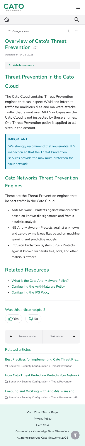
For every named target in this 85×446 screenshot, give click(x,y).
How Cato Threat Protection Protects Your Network (42, 375)
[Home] (13, 7)
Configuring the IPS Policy (30, 292)
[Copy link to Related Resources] (55, 270)
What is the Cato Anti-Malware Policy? (40, 280)
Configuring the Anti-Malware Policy (38, 286)
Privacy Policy (42, 419)
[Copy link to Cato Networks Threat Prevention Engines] (29, 186)
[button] (24, 337)
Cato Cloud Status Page (42, 412)
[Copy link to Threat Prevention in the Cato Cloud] (25, 86)
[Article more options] (76, 31)
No (36, 319)
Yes (16, 319)
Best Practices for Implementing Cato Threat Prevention (42, 359)
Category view (20, 31)
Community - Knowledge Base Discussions (42, 431)
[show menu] (78, 7)
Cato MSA (42, 425)
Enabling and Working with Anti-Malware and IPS (42, 391)
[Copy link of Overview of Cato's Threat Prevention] (35, 47)
